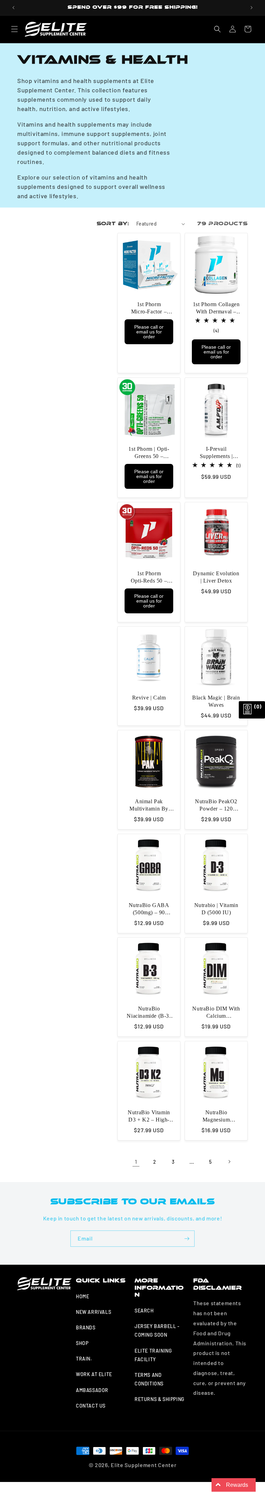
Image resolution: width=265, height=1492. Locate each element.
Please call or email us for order (149, 331)
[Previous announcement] (13, 7)
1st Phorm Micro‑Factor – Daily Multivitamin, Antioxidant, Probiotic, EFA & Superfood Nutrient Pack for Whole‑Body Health (149, 308)
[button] (14, 29)
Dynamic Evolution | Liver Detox (216, 577)
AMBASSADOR (92, 1390)
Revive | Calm (149, 698)
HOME (82, 1296)
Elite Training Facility (153, 1355)
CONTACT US (91, 1406)
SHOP (82, 1343)
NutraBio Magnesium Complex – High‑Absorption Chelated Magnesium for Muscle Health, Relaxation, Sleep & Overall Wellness (216, 1116)
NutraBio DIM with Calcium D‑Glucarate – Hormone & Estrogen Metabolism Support (216, 1013)
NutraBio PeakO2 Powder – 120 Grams (216, 805)
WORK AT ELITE (94, 1374)
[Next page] (229, 1161)
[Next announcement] (251, 7)
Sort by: (113, 224)
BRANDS (86, 1327)
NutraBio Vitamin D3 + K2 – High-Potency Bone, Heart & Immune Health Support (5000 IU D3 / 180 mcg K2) (149, 1116)
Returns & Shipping (160, 1399)
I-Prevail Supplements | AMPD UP (216, 453)
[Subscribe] (186, 1238)
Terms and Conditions (149, 1379)
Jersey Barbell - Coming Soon (157, 1330)
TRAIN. (84, 1359)
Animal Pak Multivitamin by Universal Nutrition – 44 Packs (149, 805)
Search (144, 1310)
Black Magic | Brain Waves (216, 701)
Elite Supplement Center (143, 1465)
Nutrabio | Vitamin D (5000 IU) (216, 908)
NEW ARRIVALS (93, 1312)
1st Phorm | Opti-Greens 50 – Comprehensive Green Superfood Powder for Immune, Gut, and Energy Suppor (149, 453)
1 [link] (136, 1161)
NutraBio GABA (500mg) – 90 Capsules (149, 909)
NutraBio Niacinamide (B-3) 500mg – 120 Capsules (149, 1013)
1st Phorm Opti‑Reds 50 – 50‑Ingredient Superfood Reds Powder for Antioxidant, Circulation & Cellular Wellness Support (148, 577)
